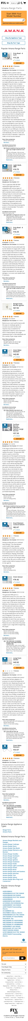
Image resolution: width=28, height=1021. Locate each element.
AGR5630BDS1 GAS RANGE (11, 926)
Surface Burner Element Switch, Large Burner (18, 427)
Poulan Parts (9, 988)
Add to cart (19, 63)
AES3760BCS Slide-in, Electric (12, 913)
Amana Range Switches (11, 873)
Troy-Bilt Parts (17, 988)
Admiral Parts (10, 976)
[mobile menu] (8, 3)
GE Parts (18, 980)
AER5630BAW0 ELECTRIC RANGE (14, 897)
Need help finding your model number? (13, 23)
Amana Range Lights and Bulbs (13, 866)
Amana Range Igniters (10, 860)
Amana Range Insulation (11, 862)
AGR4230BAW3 (8, 899)
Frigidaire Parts (10, 980)
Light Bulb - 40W (17, 165)
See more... (6, 142)
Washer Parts (18, 993)
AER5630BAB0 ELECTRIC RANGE (13, 915)
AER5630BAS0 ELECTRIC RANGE (13, 893)
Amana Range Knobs (10, 864)
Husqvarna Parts (9, 982)
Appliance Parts (18, 999)
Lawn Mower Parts (8, 1001)
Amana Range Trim (9, 875)
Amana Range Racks (9, 869)
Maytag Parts (6, 986)
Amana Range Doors (10, 846)
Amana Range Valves (10, 877)
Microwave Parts (9, 999)
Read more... (9, 159)
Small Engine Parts (18, 1001)
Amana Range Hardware (11, 856)
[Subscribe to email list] (22, 958)
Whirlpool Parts (13, 989)
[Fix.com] (3, 3)
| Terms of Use (8, 1017)
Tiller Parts (14, 1005)
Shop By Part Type (13, 43)
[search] (19, 3)
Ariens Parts (17, 976)
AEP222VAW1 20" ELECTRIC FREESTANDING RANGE (12, 929)
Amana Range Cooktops (11, 844)
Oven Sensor (18, 577)
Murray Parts (21, 986)
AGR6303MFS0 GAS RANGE (12, 901)
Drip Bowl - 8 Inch (18, 228)
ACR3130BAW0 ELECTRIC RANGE (14, 932)
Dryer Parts (18, 995)
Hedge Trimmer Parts (10, 1003)
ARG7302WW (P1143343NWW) (13, 922)
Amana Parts (7, 832)
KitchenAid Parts (10, 984)
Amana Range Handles (10, 854)
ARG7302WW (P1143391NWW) (13, 920)
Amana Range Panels (10, 867)
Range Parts (7, 830)
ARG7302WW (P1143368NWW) (13, 924)
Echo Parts (20, 978)
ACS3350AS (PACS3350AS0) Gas (13, 903)
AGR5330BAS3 (7, 891)
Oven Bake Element (17, 350)
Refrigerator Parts (10, 995)
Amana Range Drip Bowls (11, 848)
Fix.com (4, 964)
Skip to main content (14, 15)
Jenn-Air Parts (18, 982)
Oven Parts (13, 997)
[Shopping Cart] (24, 3)
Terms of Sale (20, 1017)
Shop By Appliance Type (13, 38)
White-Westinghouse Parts (13, 991)
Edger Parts (19, 1003)
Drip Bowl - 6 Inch (18, 54)
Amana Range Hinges (10, 858)
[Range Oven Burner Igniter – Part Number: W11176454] (7, 306)
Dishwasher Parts (9, 993)
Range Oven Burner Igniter (18, 304)
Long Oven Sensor (17, 658)
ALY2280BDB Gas (8, 911)
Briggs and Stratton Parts (10, 978)
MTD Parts (13, 986)
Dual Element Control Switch (18, 523)
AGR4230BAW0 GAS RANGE (12, 895)
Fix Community (6, 973)
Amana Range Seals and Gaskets (14, 871)
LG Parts (18, 984)
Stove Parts (6, 997)
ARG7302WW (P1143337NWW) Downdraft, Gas (13, 917)
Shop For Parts (6, 970)
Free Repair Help (7, 967)
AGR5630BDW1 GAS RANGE (12, 905)
